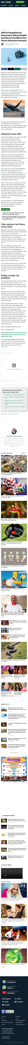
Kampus (17, 5)
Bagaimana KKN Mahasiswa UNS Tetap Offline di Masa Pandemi (17, 739)
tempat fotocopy (7, 234)
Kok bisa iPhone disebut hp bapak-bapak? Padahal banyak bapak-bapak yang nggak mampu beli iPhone (17, 842)
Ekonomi (23, 5)
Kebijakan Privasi (19, 1022)
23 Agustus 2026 (11, 822)
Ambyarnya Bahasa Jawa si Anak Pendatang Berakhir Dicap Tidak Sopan (17, 708)
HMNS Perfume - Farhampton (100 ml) (14, 394)
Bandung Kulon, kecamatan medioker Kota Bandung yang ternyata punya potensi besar (17, 834)
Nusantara (4, 5)
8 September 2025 (11, 720)
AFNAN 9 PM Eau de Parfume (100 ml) (14, 400)
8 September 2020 (11, 741)
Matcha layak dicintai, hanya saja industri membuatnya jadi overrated (16, 820)
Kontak (3, 1024)
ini (4, 347)
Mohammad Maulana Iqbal (12, 44)
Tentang (3, 1016)
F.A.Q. (17, 1018)
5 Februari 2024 (11, 735)
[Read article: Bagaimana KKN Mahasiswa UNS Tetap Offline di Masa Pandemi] (4, 740)
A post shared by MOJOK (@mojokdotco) (14, 384)
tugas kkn (16, 413)
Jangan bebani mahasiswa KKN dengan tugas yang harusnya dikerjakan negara (13, 213)
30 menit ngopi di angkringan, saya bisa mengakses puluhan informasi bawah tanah (17, 850)
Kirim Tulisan (21, 2)
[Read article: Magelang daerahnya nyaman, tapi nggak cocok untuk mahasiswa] (4, 857)
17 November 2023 (6, 46)
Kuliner (11, 5)
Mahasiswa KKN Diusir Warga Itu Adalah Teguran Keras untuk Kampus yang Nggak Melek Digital (14, 334)
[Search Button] (26, 2)
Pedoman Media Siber (20, 1020)
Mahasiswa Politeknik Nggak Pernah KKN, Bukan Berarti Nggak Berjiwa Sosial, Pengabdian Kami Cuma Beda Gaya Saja (14, 218)
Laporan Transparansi (20, 1024)
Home (2, 29)
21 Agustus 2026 (11, 837)
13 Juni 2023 (10, 726)
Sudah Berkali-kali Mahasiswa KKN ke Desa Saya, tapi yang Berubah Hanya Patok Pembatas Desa (16, 746)
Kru (2, 1018)
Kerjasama (18, 1016)
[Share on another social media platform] (24, 69)
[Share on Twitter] (11, 69)
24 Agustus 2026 (11, 830)
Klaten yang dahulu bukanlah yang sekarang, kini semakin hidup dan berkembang (16, 827)
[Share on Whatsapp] (18, 69)
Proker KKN (10, 413)
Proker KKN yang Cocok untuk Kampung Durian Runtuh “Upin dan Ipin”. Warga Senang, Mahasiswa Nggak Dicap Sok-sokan (17, 731)
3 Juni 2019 (10, 711)
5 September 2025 (11, 749)
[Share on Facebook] (4, 69)
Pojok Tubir (7, 29)
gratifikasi (10, 291)
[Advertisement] (14, 18)
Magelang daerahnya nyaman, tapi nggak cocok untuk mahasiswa (16, 856)
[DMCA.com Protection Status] (9, 1011)
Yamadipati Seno (21, 349)
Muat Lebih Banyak (14, 752)
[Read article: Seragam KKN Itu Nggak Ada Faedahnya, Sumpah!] (4, 725)
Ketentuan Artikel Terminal (7, 1022)
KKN (5, 413)
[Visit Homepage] (6, 2)
